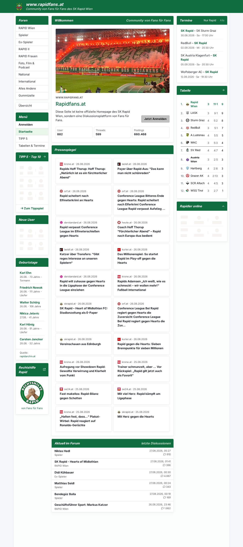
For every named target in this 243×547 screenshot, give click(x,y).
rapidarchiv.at (27, 356)
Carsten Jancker (31, 339)
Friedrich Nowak (31, 287)
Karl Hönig (27, 324)
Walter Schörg (30, 302)
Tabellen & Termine (32, 145)
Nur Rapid (210, 20)
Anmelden (26, 124)
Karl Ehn (25, 273)
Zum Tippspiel (33, 208)
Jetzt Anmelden (155, 119)
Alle (222, 20)
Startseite (25, 131)
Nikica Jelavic (29, 313)
